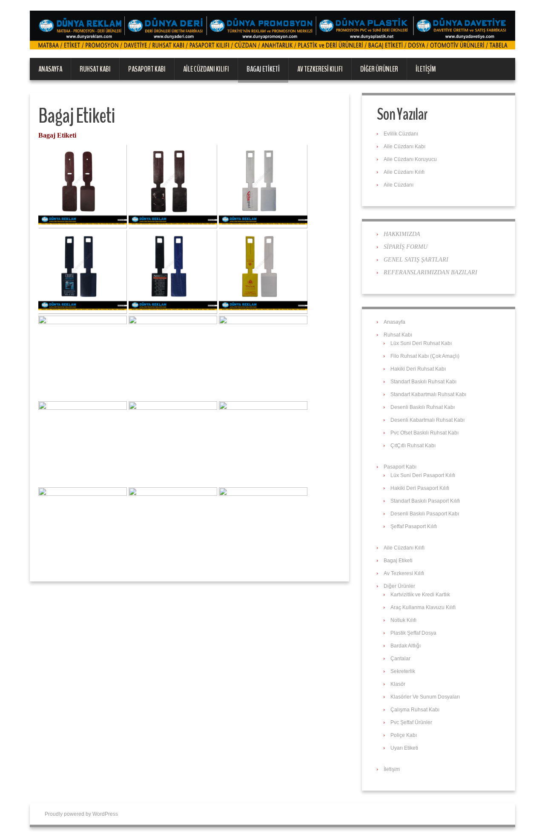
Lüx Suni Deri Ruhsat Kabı (421, 343)
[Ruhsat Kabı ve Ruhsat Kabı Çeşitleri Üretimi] (272, 30)
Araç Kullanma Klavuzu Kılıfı (423, 607)
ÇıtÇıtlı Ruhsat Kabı (413, 446)
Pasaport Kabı (147, 69)
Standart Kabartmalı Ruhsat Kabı (428, 394)
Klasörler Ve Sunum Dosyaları (425, 697)
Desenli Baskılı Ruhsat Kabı (422, 407)
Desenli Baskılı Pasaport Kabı (424, 514)
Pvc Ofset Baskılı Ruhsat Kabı (424, 433)
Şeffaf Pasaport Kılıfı (413, 526)
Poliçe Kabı (403, 735)
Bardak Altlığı (405, 646)
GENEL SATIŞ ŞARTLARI (416, 259)
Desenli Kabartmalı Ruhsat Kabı (427, 420)
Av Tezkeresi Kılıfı (320, 69)
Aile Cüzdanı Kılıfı (206, 69)
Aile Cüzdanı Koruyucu (410, 159)
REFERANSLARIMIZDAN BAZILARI (430, 272)
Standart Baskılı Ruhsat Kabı (423, 382)
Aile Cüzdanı (398, 185)
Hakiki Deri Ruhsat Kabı (418, 369)
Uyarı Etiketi (404, 748)
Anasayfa (50, 69)
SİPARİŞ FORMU (405, 247)
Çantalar (400, 659)
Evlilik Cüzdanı (401, 134)
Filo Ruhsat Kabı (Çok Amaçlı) (424, 356)
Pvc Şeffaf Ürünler (411, 722)
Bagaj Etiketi (263, 69)
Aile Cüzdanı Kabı (404, 147)
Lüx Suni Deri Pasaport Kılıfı (422, 475)
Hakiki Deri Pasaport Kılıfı (419, 488)
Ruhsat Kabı (95, 69)
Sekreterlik (402, 671)
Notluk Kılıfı (403, 620)
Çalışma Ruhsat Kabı (414, 710)
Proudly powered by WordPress (81, 814)
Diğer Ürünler (379, 69)
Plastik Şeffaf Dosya (413, 633)
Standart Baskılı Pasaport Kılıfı (425, 501)
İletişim (426, 69)
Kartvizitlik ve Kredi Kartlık (420, 595)
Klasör (397, 684)
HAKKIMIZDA (402, 234)
